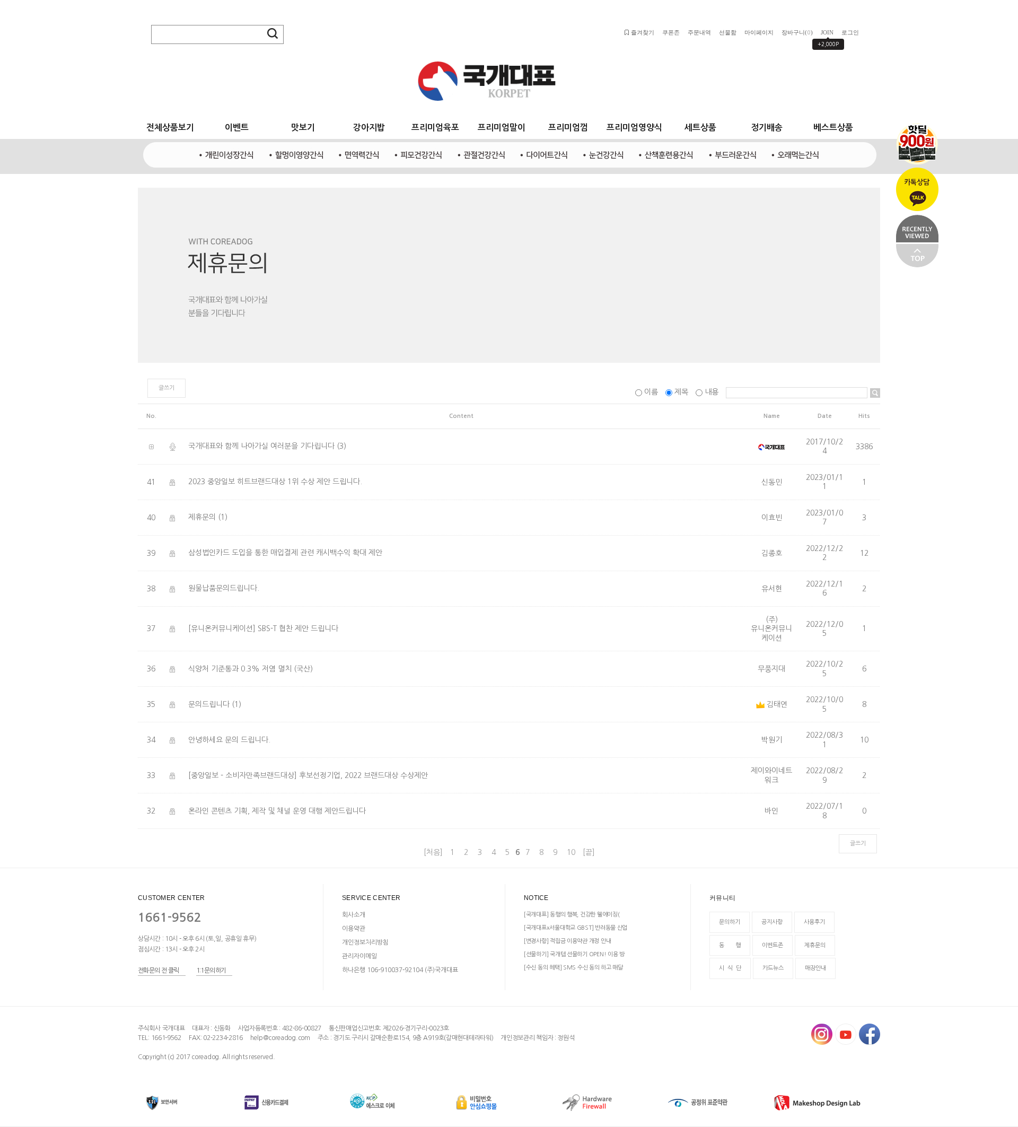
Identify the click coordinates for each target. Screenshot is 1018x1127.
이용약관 (353, 928)
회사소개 (353, 915)
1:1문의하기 (211, 970)
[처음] (433, 852)
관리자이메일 (359, 956)
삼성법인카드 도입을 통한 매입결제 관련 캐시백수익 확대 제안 (285, 553)
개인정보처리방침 (365, 942)
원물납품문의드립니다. (223, 588)
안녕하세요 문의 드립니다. (229, 740)
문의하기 (729, 922)
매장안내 (815, 969)
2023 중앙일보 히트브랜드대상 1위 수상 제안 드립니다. (275, 482)
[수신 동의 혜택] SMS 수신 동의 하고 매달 (573, 968)
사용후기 (814, 922)
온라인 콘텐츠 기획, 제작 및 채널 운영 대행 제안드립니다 (277, 811)
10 (571, 852)
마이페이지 (759, 32)
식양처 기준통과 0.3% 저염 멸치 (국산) (250, 668)
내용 (712, 392)
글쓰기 (166, 388)
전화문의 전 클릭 (158, 970)
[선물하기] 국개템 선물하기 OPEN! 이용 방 (574, 954)
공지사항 (772, 922)
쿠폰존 (671, 32)
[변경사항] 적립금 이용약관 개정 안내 (567, 941)
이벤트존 (772, 945)
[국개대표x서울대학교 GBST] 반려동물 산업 (575, 928)
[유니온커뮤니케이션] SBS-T (263, 628)
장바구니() (797, 32)
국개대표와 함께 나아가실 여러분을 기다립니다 (261, 446)
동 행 (730, 945)
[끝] (589, 852)
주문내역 (699, 32)
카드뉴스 (773, 969)
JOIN (827, 32)
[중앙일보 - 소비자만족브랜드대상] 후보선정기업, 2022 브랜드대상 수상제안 (308, 775)
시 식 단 (730, 969)
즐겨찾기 (642, 32)
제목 (681, 392)
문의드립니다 (209, 704)
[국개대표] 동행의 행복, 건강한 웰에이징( (571, 915)
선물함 (727, 32)
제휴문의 (202, 517)
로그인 (850, 32)
